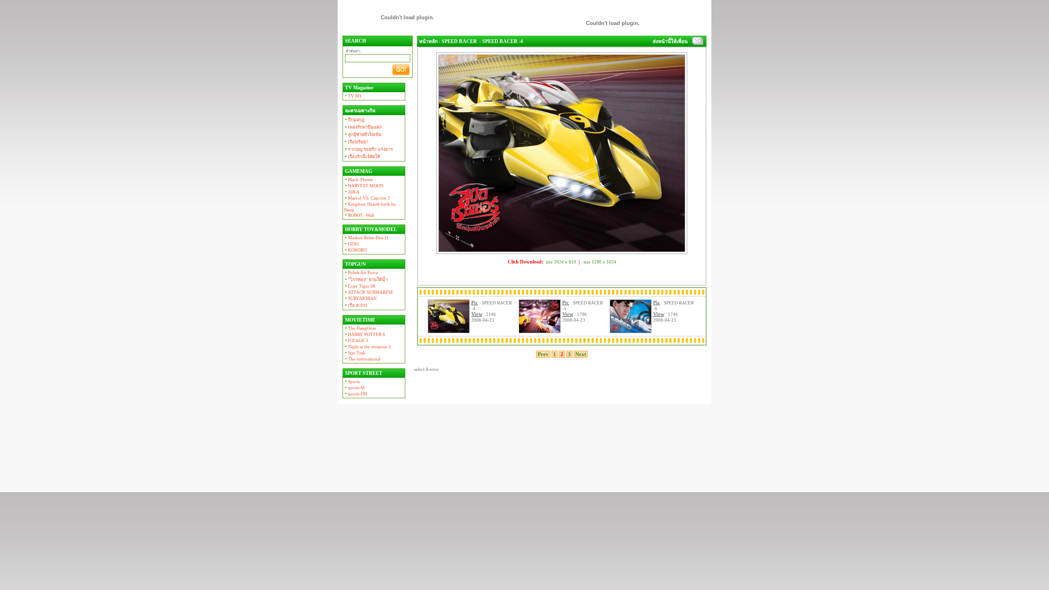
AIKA (351, 191)
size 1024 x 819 (561, 261)
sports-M (354, 387)
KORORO (355, 249)
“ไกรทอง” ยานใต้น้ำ (366, 279)
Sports (352, 381)
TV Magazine (358, 88)
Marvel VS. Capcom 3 (367, 197)
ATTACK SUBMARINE (368, 292)
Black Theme (358, 179)
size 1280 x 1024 (600, 261)
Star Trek (355, 352)
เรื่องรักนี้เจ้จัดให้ (362, 156)
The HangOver (360, 328)
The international (362, 358)
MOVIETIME (359, 320)
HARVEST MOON (364, 185)
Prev (543, 354)
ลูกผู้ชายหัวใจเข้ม (362, 134)
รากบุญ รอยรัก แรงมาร (368, 149)
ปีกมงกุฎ (354, 119)
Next (580, 354)
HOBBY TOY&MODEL (370, 229)
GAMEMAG (358, 171)
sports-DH (355, 393)
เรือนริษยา (356, 141)
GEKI (351, 243)
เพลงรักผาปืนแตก (363, 127)
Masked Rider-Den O (366, 237)
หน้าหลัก (428, 41)
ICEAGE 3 (356, 340)
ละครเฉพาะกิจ (359, 110)
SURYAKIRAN (360, 298)
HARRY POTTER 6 (364, 334)
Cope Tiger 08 (359, 286)
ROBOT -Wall (359, 215)
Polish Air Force (361, 272)
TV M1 (353, 95)
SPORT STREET (363, 373)
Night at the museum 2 (367, 346)
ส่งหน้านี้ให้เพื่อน (670, 41)
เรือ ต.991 (356, 305)
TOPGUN (355, 264)
